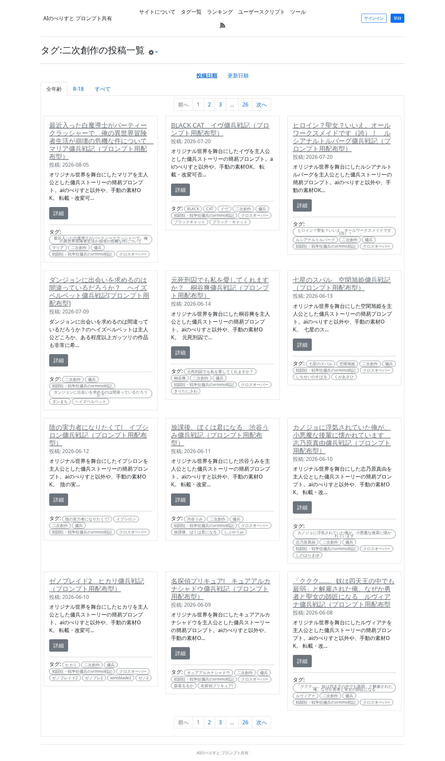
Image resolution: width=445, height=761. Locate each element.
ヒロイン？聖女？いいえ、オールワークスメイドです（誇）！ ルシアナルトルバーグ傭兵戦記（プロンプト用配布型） (342, 137)
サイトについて (157, 11)
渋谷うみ (195, 519)
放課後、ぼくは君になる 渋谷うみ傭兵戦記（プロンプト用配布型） (220, 435)
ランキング (220, 11)
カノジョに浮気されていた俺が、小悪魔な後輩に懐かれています (344, 534)
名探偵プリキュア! (217, 685)
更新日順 (238, 75)
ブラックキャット (189, 222)
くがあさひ (344, 377)
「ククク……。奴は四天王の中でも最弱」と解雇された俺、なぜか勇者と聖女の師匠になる (344, 688)
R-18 (78, 88)
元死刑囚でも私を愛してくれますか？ (220, 371)
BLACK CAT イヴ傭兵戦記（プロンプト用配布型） (220, 129)
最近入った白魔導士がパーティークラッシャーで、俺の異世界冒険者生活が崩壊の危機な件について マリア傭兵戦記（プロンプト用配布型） (101, 141)
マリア (58, 247)
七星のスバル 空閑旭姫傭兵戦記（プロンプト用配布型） (342, 283)
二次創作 (79, 247)
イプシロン (126, 519)
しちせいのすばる (311, 377)
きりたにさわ (185, 391)
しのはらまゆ (307, 555)
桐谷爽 (180, 378)
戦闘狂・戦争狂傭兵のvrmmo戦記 (82, 254)
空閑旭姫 (347, 364)
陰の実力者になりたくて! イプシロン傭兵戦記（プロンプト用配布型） (99, 435)
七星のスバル (320, 364)
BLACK (193, 209)
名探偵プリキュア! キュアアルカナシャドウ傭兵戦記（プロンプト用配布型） (220, 588)
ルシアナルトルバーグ (315, 239)
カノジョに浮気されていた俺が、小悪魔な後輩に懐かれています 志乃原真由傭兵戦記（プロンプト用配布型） (342, 439)
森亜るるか (184, 685)
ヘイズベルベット (90, 401)
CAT (209, 209)
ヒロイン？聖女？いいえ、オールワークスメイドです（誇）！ (344, 232)
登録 (397, 18)
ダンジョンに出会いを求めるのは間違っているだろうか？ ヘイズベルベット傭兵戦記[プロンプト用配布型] (99, 291)
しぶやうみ (234, 532)
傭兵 (98, 247)
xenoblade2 (120, 678)
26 (245, 104)
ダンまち (60, 401)
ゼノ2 (143, 678)
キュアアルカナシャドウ (208, 672)
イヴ (224, 209)
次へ (261, 104)
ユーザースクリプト (261, 11)
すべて (102, 88)
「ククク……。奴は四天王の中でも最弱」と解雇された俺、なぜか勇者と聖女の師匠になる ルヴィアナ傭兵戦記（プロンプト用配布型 (344, 592)
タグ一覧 (191, 11)
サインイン (374, 18)
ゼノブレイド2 (65, 678)
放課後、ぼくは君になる (195, 532)
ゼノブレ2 (94, 678)
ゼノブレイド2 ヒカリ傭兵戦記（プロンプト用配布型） (96, 584)
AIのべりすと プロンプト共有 (77, 18)
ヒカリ (71, 665)
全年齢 (54, 88)
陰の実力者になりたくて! (87, 519)
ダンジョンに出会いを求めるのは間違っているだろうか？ (101, 393)
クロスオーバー (133, 254)
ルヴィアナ (305, 696)
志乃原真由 (305, 542)
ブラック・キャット (230, 222)
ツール (298, 11)
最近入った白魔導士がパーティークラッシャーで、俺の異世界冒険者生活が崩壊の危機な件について (101, 239)
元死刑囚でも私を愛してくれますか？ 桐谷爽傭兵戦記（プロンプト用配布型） (220, 287)
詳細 (58, 213)
